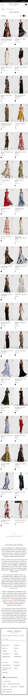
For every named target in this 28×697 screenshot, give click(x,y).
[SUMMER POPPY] (1, 525)
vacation (16, 601)
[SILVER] (15, 298)
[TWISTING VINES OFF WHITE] (15, 524)
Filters (4, 15)
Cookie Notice (13, 686)
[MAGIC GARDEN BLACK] (15, 469)
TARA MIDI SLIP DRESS (20, 520)
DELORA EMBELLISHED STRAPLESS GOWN (6, 124)
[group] (11, 1)
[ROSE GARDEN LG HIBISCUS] (15, 157)
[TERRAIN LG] (15, 185)
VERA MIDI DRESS (5, 180)
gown (10, 600)
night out (21, 601)
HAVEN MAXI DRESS (6, 236)
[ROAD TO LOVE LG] (1, 100)
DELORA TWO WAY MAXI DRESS (20, 408)
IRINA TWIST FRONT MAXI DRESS (20, 96)
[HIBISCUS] (15, 440)
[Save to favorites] (12, 20)
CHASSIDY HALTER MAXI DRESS (5, 521)
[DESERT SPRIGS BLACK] (1, 157)
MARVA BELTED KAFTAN (7, 492)
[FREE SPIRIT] (15, 355)
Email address (5, 639)
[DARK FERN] (1, 412)
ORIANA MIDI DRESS (20, 123)
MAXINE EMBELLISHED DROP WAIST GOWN (6, 40)
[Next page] (26, 533)
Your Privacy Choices (11, 677)
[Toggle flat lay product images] (25, 16)
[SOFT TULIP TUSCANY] (15, 127)
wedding (11, 601)
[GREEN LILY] (15, 243)
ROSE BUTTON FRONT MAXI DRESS (6, 295)
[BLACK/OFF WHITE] (1, 356)
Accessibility (23, 1)
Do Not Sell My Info (7, 689)
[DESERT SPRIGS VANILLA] (1, 184)
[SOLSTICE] (1, 384)
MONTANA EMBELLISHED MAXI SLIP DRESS (21, 238)
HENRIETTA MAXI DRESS (21, 294)
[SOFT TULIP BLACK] (1, 271)
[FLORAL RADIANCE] (1, 44)
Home (2, 9)
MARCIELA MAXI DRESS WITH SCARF (7, 267)
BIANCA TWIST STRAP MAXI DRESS (20, 380)
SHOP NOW (20, 1)
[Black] (15, 44)
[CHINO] (1, 72)
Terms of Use (5, 686)
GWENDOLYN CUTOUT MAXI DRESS (7, 351)
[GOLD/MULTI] (1, 129)
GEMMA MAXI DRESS (20, 351)
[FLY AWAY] (15, 213)
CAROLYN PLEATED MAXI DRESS (19, 209)
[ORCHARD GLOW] (1, 240)
